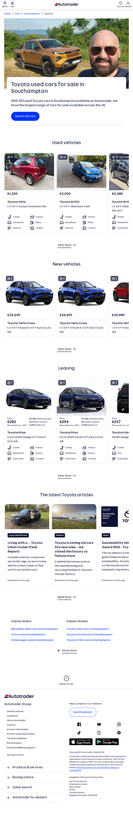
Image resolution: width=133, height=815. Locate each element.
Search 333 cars (25, 116)
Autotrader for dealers (29, 797)
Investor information (17, 729)
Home (7, 13)
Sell (12, 7)
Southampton (32, 13)
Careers (11, 725)
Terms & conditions (17, 738)
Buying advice (23, 777)
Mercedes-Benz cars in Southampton (34, 629)
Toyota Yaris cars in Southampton (87, 629)
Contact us (12, 716)
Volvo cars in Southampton (28, 634)
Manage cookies (15, 755)
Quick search (22, 787)
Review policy (14, 743)
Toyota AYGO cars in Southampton (88, 640)
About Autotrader (16, 720)
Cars (17, 13)
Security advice (15, 711)
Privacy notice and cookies (21, 734)
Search (128, 7)
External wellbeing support (21, 748)
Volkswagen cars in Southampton (32, 640)
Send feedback (82, 712)
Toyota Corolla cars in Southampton (89, 634)
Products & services (27, 767)
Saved (120, 7)
